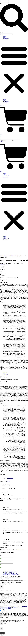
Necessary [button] (2, 609)
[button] (14, 69)
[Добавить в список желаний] (1, 271)
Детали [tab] (4, 372)
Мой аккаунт (5, 39)
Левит (8, 481)
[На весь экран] (1, 634)
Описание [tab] (5, 371)
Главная (4, 36)
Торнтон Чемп (10, 478)
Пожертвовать (6, 38)
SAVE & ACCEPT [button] (4, 617)
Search (1, 3)
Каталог (4, 37)
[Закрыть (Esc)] (4, 634)
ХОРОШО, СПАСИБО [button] (5, 583)
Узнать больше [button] (18, 582)
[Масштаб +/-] (0, 634)
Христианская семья (8, 256)
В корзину (2, 275)
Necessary (4, 610)
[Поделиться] (3, 634)
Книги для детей (18, 256)
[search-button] (12, 140)
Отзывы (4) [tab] (5, 374)
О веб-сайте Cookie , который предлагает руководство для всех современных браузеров (13, 607)
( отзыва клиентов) (4, 264)
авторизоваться (20, 549)
